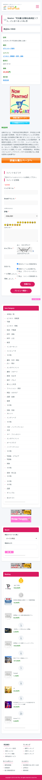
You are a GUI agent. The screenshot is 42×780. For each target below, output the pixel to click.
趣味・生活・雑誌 (13, 360)
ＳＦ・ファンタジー (14, 434)
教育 (8, 342)
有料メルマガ (9, 751)
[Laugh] (25, 222)
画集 (8, 463)
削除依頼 (25, 770)
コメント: (8, 227)
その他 (9, 355)
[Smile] (18, 222)
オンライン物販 (9, 754)
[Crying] (32, 222)
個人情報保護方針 (10, 770)
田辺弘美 (6, 80)
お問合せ (25, 768)
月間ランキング (29, 751)
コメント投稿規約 (29, 276)
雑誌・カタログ (12, 392)
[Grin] (35, 222)
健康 (8, 401)
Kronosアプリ (16, 718)
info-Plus (17, 777)
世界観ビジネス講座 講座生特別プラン (23, 615)
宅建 (8, 321)
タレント (10, 413)
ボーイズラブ (11, 442)
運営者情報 (8, 765)
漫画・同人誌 (11, 473)
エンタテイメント (13, 367)
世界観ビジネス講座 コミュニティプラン (23, 643)
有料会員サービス (10, 756)
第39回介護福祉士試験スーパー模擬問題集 (24, 600)
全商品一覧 (10, 314)
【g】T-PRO (16, 585)
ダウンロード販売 (8, 48)
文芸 (8, 430)
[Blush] (15, 225)
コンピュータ (11, 351)
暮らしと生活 (11, 384)
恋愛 (8, 488)
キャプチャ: (8, 248)
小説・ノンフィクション (15, 427)
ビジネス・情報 (12, 326)
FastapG (15, 673)
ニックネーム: (9, 188)
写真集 (9, 459)
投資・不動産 (11, 330)
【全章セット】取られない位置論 (21, 629)
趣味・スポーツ (12, 372)
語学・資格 (10, 334)
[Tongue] (30, 222)
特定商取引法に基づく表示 (31, 765)
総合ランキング (29, 754)
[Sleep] (13, 225)
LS (14, 688)
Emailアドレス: (10, 198)
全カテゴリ (10, 498)
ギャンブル (10, 493)
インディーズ (11, 417)
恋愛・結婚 (10, 397)
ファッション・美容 (14, 388)
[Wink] (5, 225)
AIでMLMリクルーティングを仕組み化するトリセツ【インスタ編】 (24, 703)
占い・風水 (10, 363)
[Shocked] (20, 225)
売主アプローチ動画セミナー (20, 658)
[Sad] (20, 222)
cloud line (34, 777)
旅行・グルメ (11, 380)
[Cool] (10, 225)
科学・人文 (10, 338)
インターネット (12, 346)
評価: (6, 211)
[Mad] (28, 222)
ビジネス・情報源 (13, 318)
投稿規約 (7, 768)
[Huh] (23, 222)
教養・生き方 (11, 376)
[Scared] (8, 225)
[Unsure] (17, 225)
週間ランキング (29, 748)
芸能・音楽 (10, 410)
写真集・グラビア (13, 456)
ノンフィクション (13, 447)
